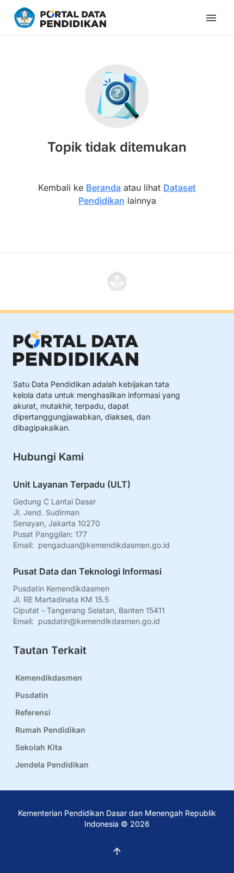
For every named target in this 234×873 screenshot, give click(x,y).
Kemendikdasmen (48, 677)
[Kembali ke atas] (117, 281)
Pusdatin (31, 695)
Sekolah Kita (38, 747)
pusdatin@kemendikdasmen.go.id (99, 621)
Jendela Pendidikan (52, 764)
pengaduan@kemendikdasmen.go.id (104, 545)
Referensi (33, 712)
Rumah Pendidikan (50, 729)
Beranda (103, 187)
